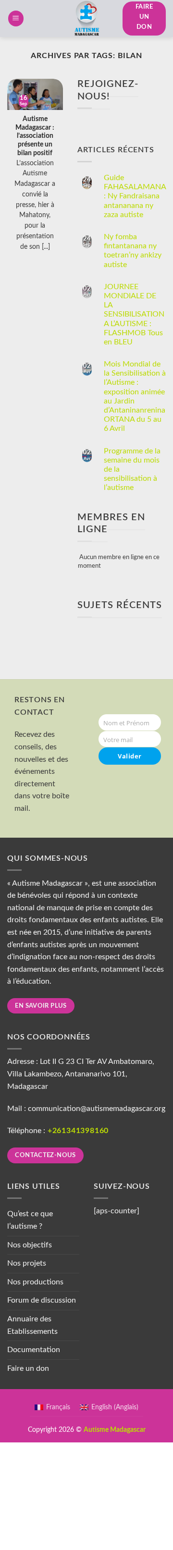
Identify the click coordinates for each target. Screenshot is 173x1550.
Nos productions (35, 1282)
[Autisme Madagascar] (86, 18)
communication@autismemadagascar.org (96, 1108)
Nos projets (26, 1263)
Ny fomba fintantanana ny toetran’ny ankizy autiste (132, 251)
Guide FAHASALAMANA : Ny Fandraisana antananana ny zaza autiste (135, 196)
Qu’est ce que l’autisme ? (30, 1220)
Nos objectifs (29, 1245)
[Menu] (16, 18)
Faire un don (28, 1368)
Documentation (33, 1350)
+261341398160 (78, 1131)
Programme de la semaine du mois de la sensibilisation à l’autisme (132, 469)
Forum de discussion (41, 1300)
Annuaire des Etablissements (32, 1325)
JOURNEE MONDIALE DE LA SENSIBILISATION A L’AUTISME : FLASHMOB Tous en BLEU (134, 314)
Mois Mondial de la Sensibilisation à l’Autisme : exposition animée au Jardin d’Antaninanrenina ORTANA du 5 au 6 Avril (135, 396)
